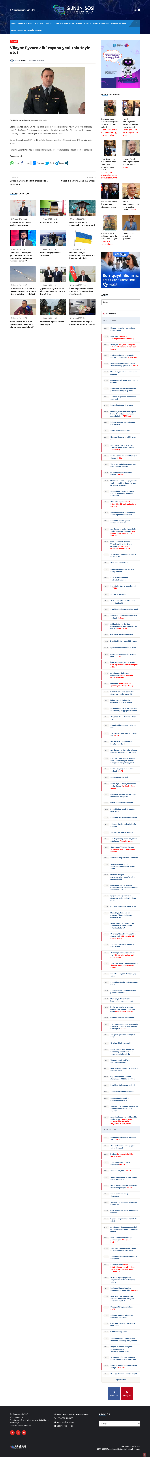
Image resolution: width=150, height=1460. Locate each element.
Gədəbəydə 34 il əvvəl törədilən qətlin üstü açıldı (123, 602)
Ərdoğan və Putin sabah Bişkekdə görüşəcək (124, 1203)
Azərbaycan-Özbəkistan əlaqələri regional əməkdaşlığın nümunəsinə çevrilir (123, 1229)
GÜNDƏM (21, 23)
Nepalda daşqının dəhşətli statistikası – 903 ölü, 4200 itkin (122, 1078)
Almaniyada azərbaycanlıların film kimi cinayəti (124, 1120)
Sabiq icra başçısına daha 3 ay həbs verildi (122, 946)
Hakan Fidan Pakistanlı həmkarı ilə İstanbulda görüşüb (124, 1187)
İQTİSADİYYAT (39, 23)
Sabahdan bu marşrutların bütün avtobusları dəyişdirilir (122, 795)
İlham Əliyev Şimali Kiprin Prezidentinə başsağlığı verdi (121, 1000)
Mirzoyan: (122, 337)
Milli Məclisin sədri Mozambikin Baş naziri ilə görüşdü (124, 356)
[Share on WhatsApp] (14, 163)
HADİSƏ (13, 30)
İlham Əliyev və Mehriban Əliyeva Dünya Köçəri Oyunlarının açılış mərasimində (123, 414)
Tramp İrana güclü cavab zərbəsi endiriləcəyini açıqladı (123, 465)
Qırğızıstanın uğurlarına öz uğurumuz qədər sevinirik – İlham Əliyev (52, 291)
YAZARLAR (114, 23)
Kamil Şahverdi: (123, 1268)
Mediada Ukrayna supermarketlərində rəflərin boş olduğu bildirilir (82, 255)
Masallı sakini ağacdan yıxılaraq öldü (123, 726)
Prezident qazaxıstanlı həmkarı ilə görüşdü (124, 617)
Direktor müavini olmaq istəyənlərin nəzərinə (124, 1212)
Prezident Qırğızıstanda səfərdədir (124, 858)
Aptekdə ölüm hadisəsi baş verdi (123, 648)
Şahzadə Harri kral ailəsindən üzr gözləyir (123, 825)
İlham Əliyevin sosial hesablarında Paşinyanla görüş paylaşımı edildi (124, 710)
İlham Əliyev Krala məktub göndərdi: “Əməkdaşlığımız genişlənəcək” (81, 291)
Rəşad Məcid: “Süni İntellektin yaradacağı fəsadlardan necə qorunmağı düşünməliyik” (122, 1052)
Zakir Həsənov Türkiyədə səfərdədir (120, 1163)
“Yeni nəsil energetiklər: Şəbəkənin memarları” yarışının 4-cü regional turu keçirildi (124, 1026)
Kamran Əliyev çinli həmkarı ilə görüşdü (122, 770)
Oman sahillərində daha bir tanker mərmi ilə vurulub (124, 1178)
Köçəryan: (121, 685)
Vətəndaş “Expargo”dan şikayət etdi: (123, 955)
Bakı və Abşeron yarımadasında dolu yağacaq (123, 423)
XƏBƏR (14, 41)
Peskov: (121, 1155)
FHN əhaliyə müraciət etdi (120, 430)
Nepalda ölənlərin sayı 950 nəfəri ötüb (123, 438)
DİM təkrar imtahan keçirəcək (121, 634)
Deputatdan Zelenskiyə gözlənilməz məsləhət (120, 1099)
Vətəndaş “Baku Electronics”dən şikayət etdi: (123, 936)
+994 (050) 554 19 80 (65, 1418)
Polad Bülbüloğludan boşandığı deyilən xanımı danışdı (130, 127)
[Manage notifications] (144, 1455)
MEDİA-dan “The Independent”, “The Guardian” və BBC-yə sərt (122, 447)
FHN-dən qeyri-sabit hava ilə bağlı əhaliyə (124, 1367)
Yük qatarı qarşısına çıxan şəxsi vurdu (123, 1036)
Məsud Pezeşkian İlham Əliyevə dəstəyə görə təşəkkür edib (123, 513)
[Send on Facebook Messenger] (38, 163)
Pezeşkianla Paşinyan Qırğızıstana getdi (124, 983)
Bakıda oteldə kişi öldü (119, 777)
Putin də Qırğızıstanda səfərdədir (124, 587)
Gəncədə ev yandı (121, 1171)
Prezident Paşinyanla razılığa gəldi (124, 609)
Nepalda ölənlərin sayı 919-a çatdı (123, 641)
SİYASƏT (29, 23)
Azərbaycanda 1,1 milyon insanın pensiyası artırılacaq (123, 992)
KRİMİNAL (122, 23)
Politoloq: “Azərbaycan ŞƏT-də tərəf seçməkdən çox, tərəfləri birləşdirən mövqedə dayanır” (123, 760)
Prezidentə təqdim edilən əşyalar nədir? (123, 655)
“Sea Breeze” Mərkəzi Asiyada (123, 849)
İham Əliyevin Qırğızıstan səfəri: (124, 664)
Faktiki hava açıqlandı (118, 1332)
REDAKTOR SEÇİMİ (75, 23)
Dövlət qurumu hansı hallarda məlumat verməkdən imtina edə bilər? (122, 1009)
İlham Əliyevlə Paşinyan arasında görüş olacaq (123, 786)
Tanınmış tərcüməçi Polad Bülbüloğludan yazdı (121, 1061)
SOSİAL (95, 23)
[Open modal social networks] (67, 163)
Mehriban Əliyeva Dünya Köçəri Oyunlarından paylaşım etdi (124, 365)
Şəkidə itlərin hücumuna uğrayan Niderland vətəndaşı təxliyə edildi (124, 1339)
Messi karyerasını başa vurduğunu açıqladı (123, 373)
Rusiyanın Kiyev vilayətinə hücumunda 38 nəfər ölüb (124, 1289)
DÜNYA (56, 23)
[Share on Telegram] (59, 163)
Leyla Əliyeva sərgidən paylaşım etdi (123, 1139)
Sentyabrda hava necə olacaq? (122, 832)
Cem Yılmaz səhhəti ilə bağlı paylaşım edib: (121, 1240)
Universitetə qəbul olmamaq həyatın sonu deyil (121, 743)
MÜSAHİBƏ (88, 23)
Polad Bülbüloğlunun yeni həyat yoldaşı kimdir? (130, 206)
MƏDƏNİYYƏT (104, 23)
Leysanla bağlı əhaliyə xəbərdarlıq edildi (123, 1220)
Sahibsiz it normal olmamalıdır (122, 1018)
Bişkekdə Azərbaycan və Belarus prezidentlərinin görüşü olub (123, 389)
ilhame (23, 60)
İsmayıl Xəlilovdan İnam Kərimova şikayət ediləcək (109, 204)
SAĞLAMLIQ (21, 30)
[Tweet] (49, 163)
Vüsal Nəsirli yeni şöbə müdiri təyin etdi (124, 734)
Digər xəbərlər (121, 1380)
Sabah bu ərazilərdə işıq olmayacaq (120, 1195)
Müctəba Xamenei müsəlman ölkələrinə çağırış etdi (122, 1316)
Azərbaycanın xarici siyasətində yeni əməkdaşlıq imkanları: (123, 532)
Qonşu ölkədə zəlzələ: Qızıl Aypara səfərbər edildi (124, 1069)
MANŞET (14, 23)
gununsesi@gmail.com (65, 1422)
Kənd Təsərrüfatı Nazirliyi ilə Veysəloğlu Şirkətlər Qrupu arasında (121, 545)
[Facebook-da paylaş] (24, 163)
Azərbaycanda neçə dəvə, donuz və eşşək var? (123, 555)
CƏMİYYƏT (49, 23)
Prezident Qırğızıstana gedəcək (123, 1085)
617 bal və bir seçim (49, 222)
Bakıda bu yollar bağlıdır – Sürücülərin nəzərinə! (121, 522)
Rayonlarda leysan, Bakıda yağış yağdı (123, 975)
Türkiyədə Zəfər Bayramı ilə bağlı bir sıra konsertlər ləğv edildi (123, 1249)
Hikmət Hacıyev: (124, 504)
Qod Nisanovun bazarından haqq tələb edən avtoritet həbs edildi (109, 168)
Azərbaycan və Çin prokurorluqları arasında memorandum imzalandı (124, 751)
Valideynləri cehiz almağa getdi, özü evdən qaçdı (123, 1147)
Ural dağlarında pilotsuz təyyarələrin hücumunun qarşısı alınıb (123, 866)
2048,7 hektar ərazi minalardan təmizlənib (122, 810)
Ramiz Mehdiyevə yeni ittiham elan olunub (124, 457)
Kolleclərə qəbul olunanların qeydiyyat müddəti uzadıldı (121, 701)
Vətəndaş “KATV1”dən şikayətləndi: (124, 965)
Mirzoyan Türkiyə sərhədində (122, 1308)
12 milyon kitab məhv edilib (121, 1043)
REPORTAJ (64, 23)
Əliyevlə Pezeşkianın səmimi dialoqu (121, 474)
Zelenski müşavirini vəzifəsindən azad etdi (123, 398)
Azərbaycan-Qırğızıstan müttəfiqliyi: (121, 675)
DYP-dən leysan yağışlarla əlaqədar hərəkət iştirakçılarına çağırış (123, 1280)
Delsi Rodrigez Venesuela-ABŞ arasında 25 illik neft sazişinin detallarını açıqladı (122, 1298)
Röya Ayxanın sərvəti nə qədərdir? (128, 236)
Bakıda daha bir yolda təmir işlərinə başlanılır (124, 381)
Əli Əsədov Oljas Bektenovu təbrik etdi (124, 718)
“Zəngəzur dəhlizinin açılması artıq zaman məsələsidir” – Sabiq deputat (124, 1108)
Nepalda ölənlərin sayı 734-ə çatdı (124, 1374)
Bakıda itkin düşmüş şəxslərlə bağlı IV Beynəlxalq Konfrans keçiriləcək (122, 493)
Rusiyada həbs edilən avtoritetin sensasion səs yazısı (110, 238)
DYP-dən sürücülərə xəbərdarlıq (123, 906)
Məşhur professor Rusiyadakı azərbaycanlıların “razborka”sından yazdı (122, 1349)
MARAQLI (38, 30)
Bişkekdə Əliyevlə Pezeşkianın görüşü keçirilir (122, 570)
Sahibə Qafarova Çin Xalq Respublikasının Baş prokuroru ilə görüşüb (123, 626)
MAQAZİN (30, 30)
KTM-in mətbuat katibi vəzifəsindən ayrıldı (119, 579)
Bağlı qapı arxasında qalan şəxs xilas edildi (122, 1325)
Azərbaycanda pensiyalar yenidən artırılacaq (124, 840)
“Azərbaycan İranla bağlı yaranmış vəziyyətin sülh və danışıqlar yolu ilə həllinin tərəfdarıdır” (123, 483)
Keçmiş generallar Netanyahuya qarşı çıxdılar (123, 329)
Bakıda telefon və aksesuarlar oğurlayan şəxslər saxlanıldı (121, 693)
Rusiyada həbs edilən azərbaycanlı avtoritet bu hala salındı (109, 127)
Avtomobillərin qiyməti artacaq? (123, 1092)
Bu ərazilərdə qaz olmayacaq (122, 405)
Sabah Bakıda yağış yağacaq (121, 802)
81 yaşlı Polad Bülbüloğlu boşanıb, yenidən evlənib (131, 163)
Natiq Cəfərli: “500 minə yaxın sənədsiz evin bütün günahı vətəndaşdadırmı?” (22, 324)
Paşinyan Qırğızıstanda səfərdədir (124, 817)
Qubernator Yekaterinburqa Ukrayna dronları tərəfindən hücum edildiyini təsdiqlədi (23, 291)
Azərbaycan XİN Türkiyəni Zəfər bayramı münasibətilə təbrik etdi (123, 1358)
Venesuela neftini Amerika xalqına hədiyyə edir (124, 1257)
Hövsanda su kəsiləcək (119, 563)
